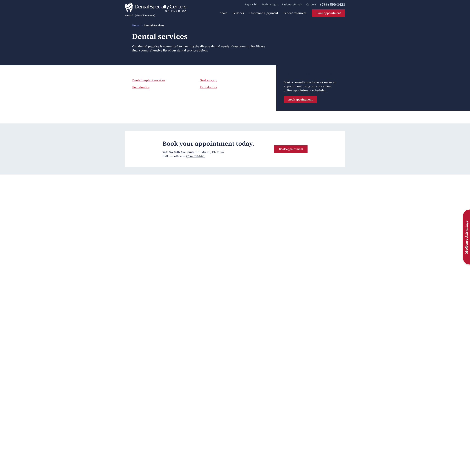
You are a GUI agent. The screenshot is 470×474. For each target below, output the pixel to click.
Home (135, 25)
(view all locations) (145, 15)
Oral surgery (208, 80)
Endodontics (140, 87)
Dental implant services (148, 80)
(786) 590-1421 (195, 156)
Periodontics (208, 87)
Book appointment (300, 99)
